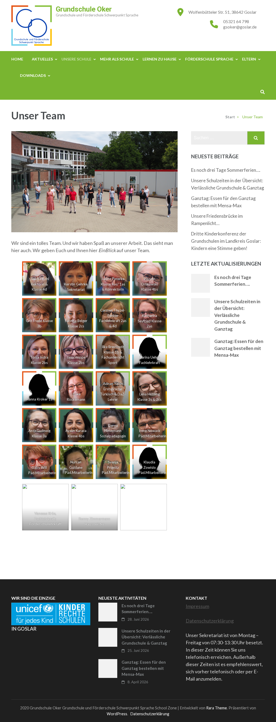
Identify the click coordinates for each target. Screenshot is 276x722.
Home (17, 59)
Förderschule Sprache (209, 59)
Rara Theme (216, 708)
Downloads (33, 75)
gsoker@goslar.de (240, 26)
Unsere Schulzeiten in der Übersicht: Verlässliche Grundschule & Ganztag (237, 315)
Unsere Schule (76, 59)
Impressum (197, 606)
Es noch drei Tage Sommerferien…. (225, 170)
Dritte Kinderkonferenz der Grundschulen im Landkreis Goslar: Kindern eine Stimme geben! (226, 241)
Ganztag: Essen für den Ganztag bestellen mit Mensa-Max (238, 348)
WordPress (117, 714)
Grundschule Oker (84, 9)
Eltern (249, 59)
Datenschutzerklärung (210, 621)
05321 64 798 (236, 21)
